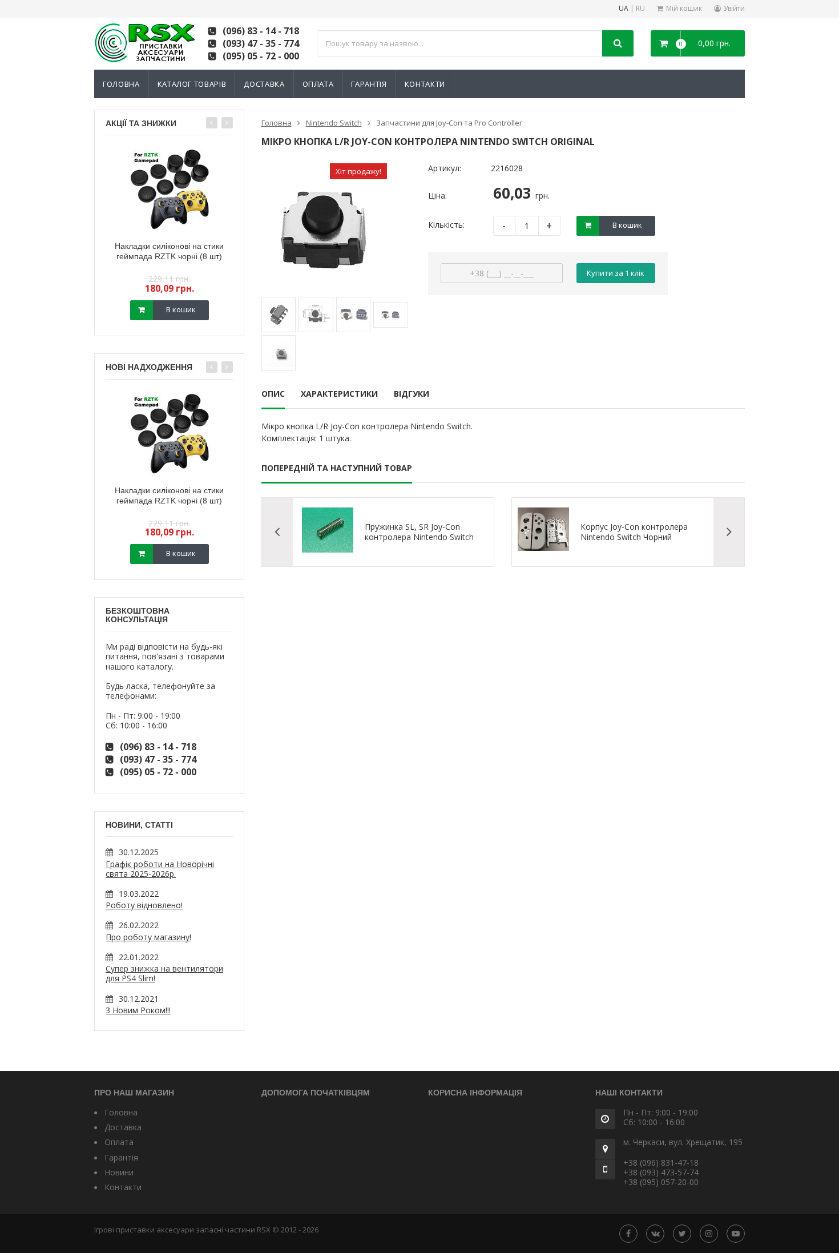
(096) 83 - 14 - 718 (261, 31)
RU (640, 9)
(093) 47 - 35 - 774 (261, 43)
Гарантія (368, 84)
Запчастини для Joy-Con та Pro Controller (449, 123)
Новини (119, 1172)
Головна (121, 84)
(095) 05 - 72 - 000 (261, 56)
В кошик (181, 309)
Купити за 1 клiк (615, 273)
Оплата (318, 84)
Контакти (425, 84)
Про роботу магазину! (148, 937)
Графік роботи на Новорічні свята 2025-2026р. (160, 869)
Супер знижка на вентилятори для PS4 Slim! (164, 973)
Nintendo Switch (334, 123)
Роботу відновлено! (144, 905)
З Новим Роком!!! (138, 1010)
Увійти (734, 8)
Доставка (264, 84)
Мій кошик (684, 8)
